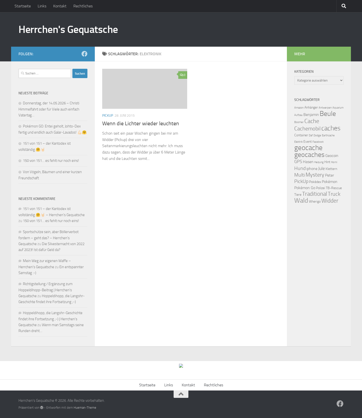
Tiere (297, 195)
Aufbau (298, 115)
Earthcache (328, 135)
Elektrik (298, 141)
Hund (300, 168)
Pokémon (329, 181)
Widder (329, 200)
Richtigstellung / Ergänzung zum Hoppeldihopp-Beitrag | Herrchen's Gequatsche (45, 290)
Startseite (23, 6)
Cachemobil (307, 128)
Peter (329, 175)
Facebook (318, 141)
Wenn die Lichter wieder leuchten (140, 123)
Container (301, 135)
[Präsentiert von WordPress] (41, 407)
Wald (301, 200)
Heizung (319, 162)
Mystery (315, 175)
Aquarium (338, 107)
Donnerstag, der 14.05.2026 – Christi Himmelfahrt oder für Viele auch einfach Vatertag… (48, 109)
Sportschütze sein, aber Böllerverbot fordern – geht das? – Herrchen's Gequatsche (48, 238)
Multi (299, 175)
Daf (311, 135)
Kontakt (59, 6)
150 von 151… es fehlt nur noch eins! (51, 160)
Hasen (308, 161)
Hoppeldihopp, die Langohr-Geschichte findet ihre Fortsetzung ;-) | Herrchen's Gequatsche (50, 319)
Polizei (320, 188)
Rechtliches (83, 6)
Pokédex (315, 182)
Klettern (331, 169)
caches (331, 128)
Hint (327, 162)
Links (42, 6)
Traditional (314, 194)
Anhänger (311, 107)
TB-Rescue (334, 188)
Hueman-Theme (85, 407)
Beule (328, 114)
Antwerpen (325, 107)
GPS (298, 161)
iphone (311, 168)
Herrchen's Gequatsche (68, 29)
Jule (321, 168)
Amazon (299, 107)
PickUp (301, 181)
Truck (334, 194)
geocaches (309, 155)
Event (307, 141)
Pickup (107, 115)
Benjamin (311, 114)
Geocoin (331, 155)
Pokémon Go (304, 187)
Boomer (299, 122)
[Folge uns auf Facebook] (84, 54)
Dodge (317, 135)
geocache (308, 147)
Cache (311, 121)
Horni (334, 162)
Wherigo (315, 201)
